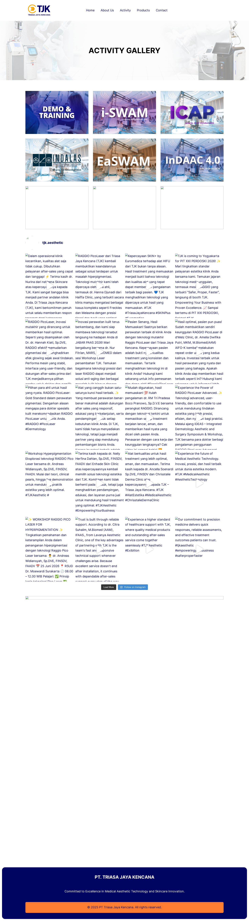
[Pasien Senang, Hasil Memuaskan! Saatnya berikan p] (149, 351)
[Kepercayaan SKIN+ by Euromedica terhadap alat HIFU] (149, 285)
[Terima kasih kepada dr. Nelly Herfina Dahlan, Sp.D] (99, 483)
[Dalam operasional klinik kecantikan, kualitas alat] (49, 285)
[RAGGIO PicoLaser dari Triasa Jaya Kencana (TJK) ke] (99, 285)
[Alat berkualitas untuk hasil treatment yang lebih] (149, 483)
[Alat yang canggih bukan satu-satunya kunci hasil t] (99, 417)
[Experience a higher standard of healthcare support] (149, 549)
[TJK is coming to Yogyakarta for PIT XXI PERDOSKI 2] (199, 285)
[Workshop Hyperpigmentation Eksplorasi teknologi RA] (49, 483)
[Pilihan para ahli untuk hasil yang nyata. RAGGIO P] (49, 417)
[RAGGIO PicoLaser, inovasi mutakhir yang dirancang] (49, 351)
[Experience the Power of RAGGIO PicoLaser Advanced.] (199, 417)
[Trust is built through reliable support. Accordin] (99, 549)
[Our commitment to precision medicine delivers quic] (199, 549)
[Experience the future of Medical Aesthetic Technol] (199, 483)
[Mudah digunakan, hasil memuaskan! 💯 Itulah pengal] (149, 417)
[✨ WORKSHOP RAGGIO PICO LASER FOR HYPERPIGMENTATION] (49, 549)
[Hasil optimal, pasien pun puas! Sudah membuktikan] (199, 351)
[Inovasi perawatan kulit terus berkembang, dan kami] (99, 351)
